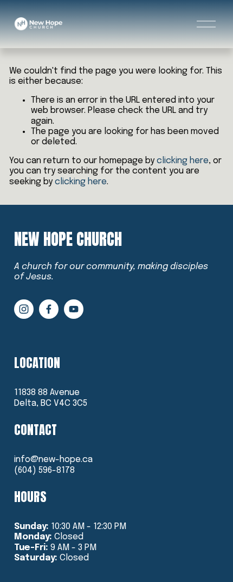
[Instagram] (24, 309)
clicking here (183, 160)
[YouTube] (73, 309)
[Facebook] (49, 309)
